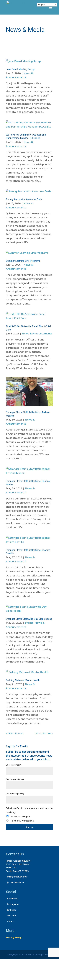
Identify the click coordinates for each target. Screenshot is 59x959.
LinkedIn (11, 909)
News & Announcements (37, 333)
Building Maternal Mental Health (22, 680)
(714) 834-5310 (15, 882)
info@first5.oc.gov (16, 876)
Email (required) (13, 765)
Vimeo (10, 921)
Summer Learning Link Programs (23, 260)
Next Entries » (44, 733)
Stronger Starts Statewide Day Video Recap (29, 618)
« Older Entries (15, 733)
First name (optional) (15, 779)
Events (29, 622)
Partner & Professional (22, 820)
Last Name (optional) (15, 793)
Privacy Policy (13, 937)
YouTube (11, 915)
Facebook (12, 898)
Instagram (12, 904)
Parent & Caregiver (21, 816)
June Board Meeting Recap (20, 69)
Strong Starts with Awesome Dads (24, 199)
